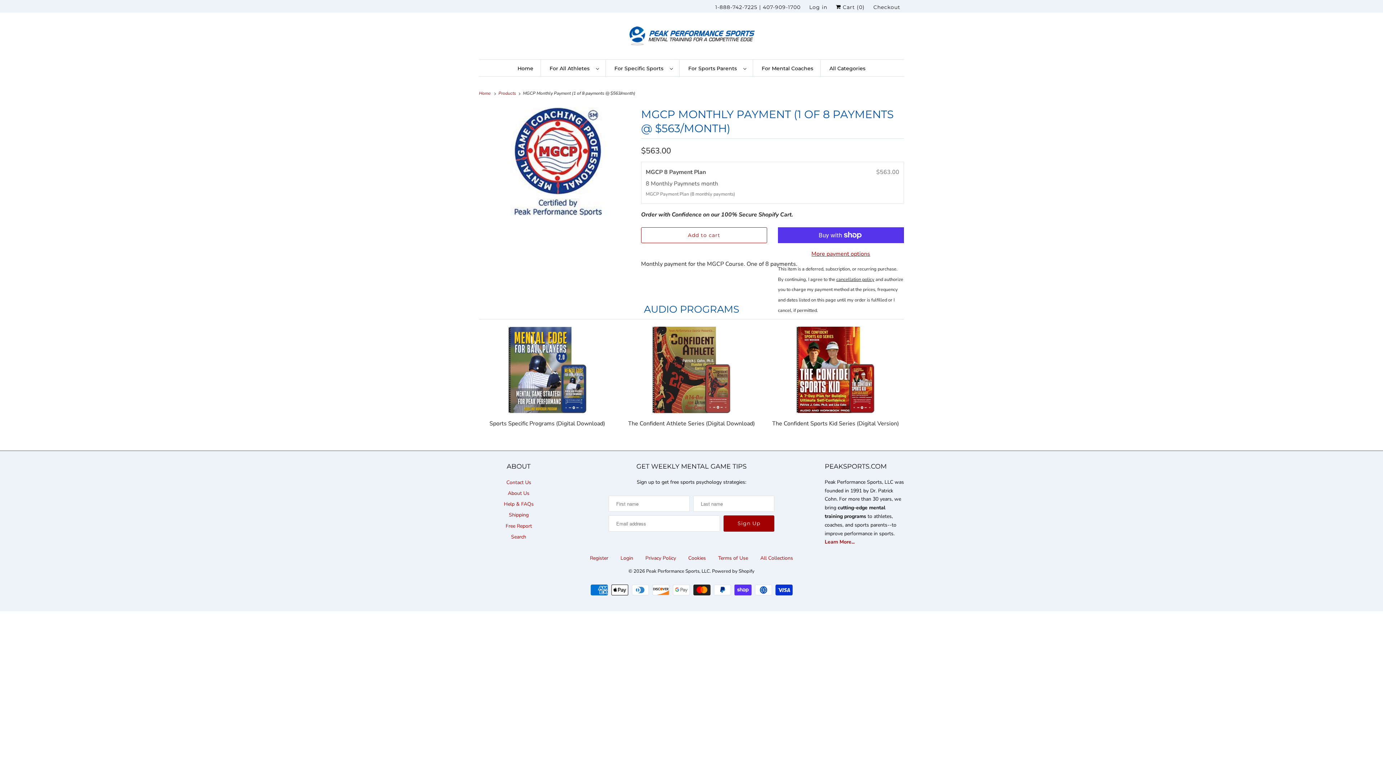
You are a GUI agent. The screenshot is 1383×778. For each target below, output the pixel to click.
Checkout (886, 7)
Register (599, 558)
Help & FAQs (519, 504)
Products (507, 93)
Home (525, 68)
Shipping (519, 514)
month (709, 184)
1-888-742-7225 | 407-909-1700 (758, 7)
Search (518, 536)
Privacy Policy (660, 558)
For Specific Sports (640, 68)
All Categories (847, 68)
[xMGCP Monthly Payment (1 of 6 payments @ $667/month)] (556, 161)
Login (627, 558)
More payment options (840, 254)
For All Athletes (571, 68)
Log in (818, 7)
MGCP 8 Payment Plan (677, 172)
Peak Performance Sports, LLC (678, 571)
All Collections (776, 558)
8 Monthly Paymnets (673, 184)
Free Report (519, 526)
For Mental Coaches (787, 68)
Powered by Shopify (733, 571)
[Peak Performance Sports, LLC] (691, 37)
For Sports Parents (714, 68)
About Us (518, 493)
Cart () (853, 7)
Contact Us (518, 482)
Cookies (697, 558)
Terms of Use (733, 558)
